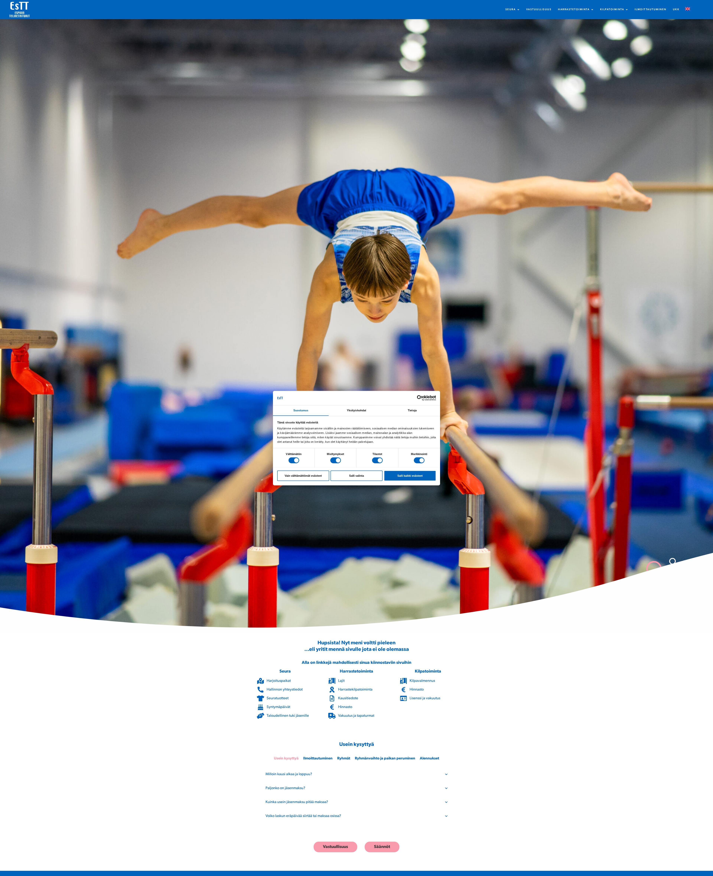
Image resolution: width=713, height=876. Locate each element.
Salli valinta (356, 475)
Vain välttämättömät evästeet (303, 475)
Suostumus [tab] (300, 410)
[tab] (286, 758)
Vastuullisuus (539, 9)
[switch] (335, 460)
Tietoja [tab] (412, 410)
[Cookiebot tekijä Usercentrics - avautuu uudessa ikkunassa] (419, 398)
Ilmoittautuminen (650, 9)
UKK (676, 9)
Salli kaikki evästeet (410, 475)
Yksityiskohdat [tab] (356, 410)
